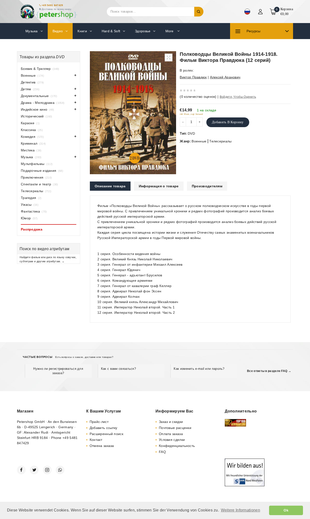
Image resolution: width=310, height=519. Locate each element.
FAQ (162, 452)
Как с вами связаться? (118, 369)
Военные (199, 141)
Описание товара (110, 186)
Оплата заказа (171, 434)
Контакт (96, 440)
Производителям (207, 186)
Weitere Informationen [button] (240, 510)
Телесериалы (220, 141)
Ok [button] (286, 510)
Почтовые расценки (175, 428)
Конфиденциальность (177, 446)
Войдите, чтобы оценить (238, 97)
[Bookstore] (48, 11)
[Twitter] (34, 470)
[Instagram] (47, 470)
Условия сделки (172, 440)
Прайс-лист (99, 422)
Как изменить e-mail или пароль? (199, 369)
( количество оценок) (198, 97)
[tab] (110, 186)
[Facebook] (21, 470)
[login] (260, 11)
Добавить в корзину (227, 122)
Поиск (198, 11)
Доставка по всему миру (56, 9)
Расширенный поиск (106, 434)
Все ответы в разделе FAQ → (269, 371)
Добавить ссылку (103, 428)
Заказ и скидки (171, 422)
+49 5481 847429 (52, 5)
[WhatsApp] (60, 470)
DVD (191, 133)
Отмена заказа (102, 446)
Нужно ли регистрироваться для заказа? (58, 371)
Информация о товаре (159, 186)
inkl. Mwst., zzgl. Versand (191, 114)
